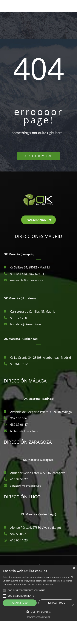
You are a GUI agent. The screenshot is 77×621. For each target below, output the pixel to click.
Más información (44, 584)
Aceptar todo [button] (20, 602)
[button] (38, 612)
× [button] (73, 568)
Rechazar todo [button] (56, 602)
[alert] (38, 593)
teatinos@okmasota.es (24, 431)
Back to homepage (38, 156)
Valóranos (36, 220)
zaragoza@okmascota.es (25, 486)
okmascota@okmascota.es (26, 280)
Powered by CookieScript (38, 617)
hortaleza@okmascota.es (25, 324)
